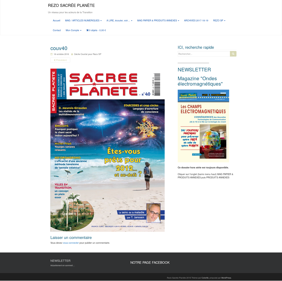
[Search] (233, 54)
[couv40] (107, 150)
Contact (57, 30)
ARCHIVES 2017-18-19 (196, 20)
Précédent (61, 60)
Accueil (56, 20)
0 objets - (97, 30)
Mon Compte (73, 30)
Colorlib (205, 277)
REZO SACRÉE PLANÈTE (71, 5)
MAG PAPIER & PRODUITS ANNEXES (157, 20)
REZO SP (218, 20)
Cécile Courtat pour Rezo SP (87, 54)
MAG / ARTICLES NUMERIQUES (82, 20)
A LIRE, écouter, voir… (119, 20)
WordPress (226, 277)
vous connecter (71, 242)
